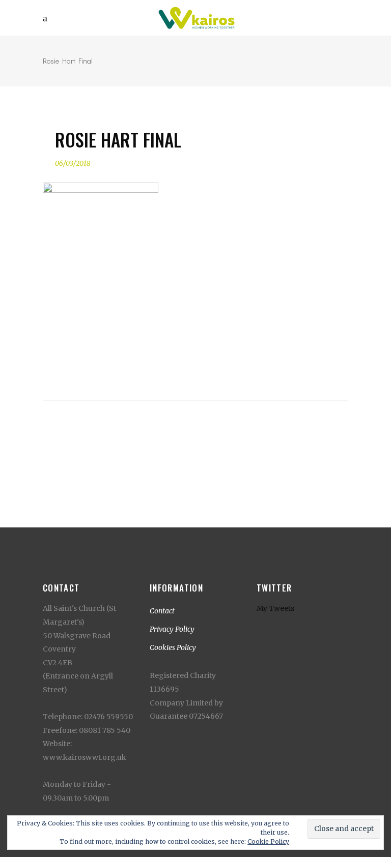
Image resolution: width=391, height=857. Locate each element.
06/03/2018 (72, 163)
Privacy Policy (172, 629)
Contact (162, 610)
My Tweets (275, 608)
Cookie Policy (268, 841)
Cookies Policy (173, 647)
